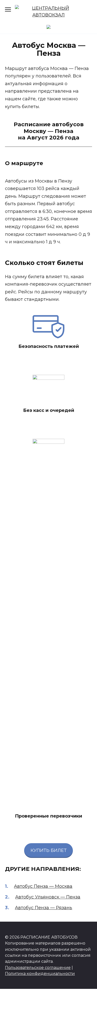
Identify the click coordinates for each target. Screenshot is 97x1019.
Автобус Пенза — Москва (43, 886)
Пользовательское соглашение (38, 967)
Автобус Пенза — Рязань (43, 907)
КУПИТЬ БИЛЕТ (49, 850)
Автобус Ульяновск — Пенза (47, 897)
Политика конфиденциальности (40, 973)
